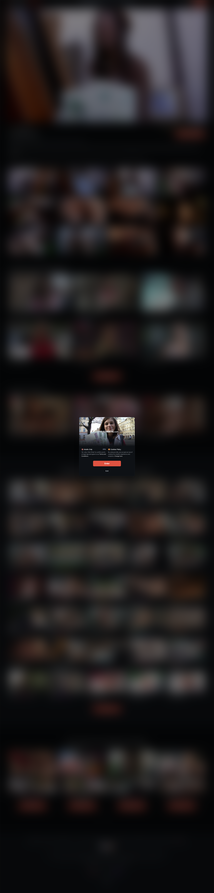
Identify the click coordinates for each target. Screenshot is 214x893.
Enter (107, 463)
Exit (107, 471)
